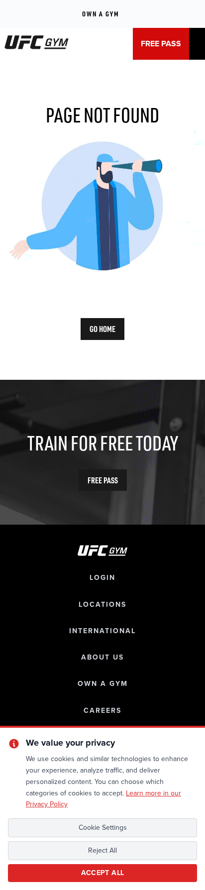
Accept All (102, 873)
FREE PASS (161, 44)
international (102, 631)
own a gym (103, 683)
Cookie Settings (103, 827)
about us (102, 657)
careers (102, 710)
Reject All (102, 850)
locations (102, 604)
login (102, 577)
